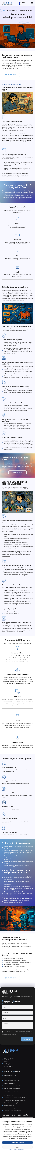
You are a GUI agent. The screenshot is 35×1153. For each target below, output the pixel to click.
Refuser (17, 1147)
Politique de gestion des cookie (16, 1149)
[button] (32, 1121)
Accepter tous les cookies (17, 1142)
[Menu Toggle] (32, 3)
